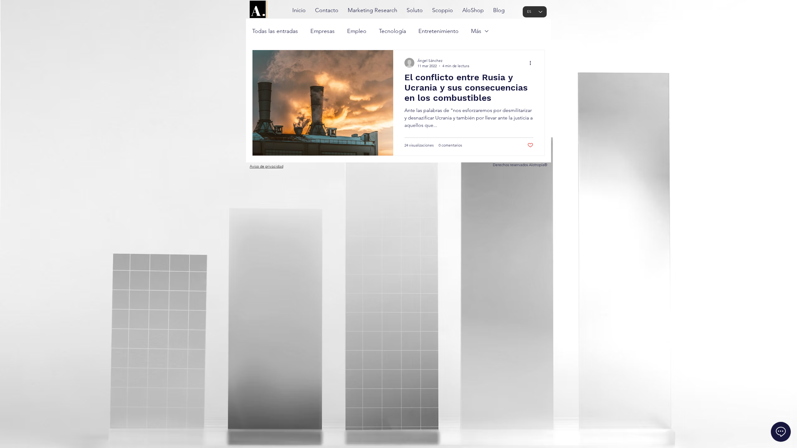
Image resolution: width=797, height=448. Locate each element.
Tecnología (392, 31)
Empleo (356, 31)
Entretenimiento (438, 31)
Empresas (322, 31)
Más (476, 31)
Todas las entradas (275, 31)
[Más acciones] (532, 63)
